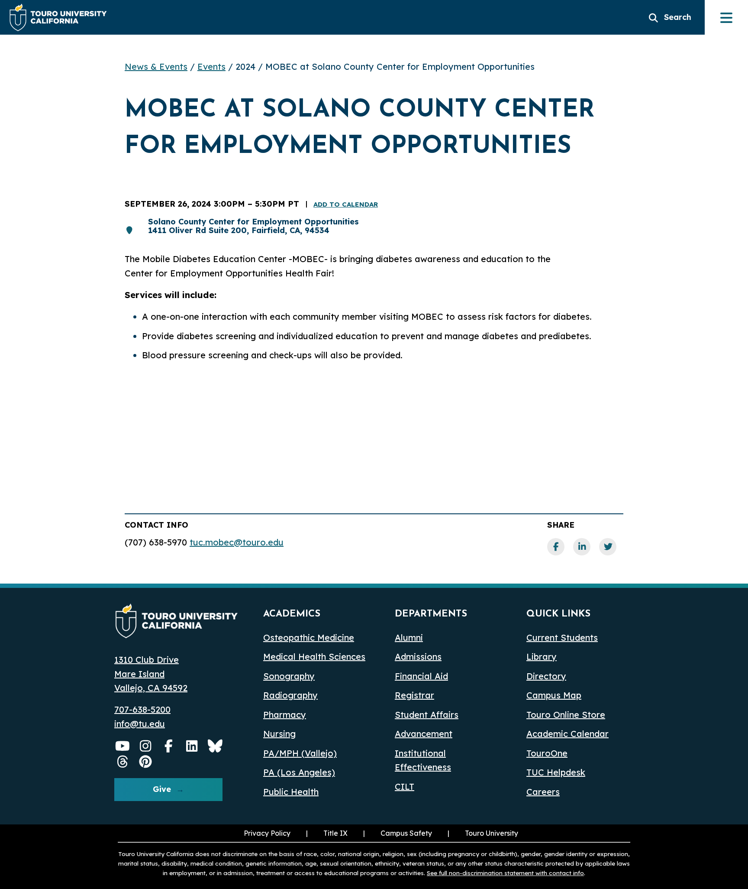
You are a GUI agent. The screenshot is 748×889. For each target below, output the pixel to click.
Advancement (423, 733)
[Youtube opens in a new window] (122, 746)
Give (162, 789)
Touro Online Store (565, 714)
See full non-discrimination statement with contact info (505, 872)
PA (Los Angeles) (299, 772)
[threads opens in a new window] (122, 761)
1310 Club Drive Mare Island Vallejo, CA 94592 (150, 673)
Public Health (291, 791)
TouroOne (546, 753)
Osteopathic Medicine (308, 637)
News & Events (156, 66)
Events (211, 66)
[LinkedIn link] (581, 546)
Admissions (418, 656)
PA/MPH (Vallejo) (300, 753)
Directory (546, 676)
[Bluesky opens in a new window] (215, 746)
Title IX (326, 833)
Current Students (562, 637)
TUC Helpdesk (555, 772)
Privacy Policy (267, 833)
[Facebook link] (555, 546)
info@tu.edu (139, 723)
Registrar (414, 695)
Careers (543, 791)
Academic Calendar (567, 733)
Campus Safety (406, 833)
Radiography (290, 695)
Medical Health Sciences (314, 656)
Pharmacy (284, 714)
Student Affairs (426, 714)
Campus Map (553, 695)
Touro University (482, 833)
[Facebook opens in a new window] (169, 746)
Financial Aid (421, 676)
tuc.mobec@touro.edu (237, 542)
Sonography (289, 676)
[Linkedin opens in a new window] (192, 746)
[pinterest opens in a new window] (146, 761)
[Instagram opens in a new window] (146, 746)
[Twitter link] (607, 546)
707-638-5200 (142, 709)
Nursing (279, 733)
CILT (404, 786)
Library (541, 656)
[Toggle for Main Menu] (726, 17)
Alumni (409, 637)
